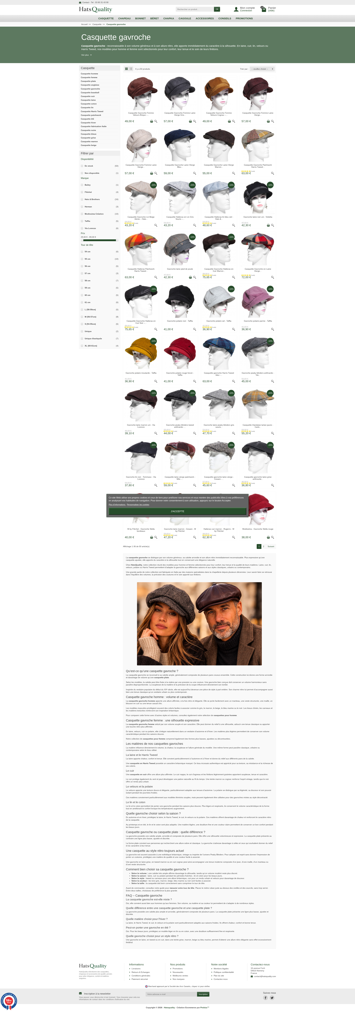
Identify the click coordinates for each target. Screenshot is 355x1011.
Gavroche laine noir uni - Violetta (258, 217)
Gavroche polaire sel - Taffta (218, 321)
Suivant (271, 546)
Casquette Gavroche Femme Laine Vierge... (257, 114)
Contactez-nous (221, 979)
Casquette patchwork (91, 115)
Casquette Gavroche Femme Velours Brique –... (141, 114)
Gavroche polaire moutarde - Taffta (141, 373)
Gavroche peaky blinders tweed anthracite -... (180, 426)
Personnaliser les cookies (138, 504)
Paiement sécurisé (140, 979)
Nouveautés (178, 972)
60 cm (87, 295)
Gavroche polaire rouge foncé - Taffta (180, 374)
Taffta (87, 221)
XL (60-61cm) (91, 346)
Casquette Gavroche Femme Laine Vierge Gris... (179, 114)
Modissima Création (94, 214)
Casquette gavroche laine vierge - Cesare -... (219, 478)
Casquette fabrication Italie (93, 126)
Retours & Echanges (141, 972)
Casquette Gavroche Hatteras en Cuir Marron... (218, 270)
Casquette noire (88, 130)
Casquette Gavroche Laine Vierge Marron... (219, 166)
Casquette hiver (88, 122)
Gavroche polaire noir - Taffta (180, 321)
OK (217, 9)
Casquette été (87, 119)
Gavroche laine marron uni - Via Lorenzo (141, 426)
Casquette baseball (90, 92)
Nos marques (178, 979)
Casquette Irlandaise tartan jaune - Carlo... (258, 426)
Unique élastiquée (93, 338)
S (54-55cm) (90, 324)
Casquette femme (89, 77)
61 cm (87, 302)
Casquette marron (89, 141)
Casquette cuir (88, 96)
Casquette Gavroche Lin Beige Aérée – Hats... (141, 218)
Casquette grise (88, 138)
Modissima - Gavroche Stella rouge (257, 529)
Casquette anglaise (90, 85)
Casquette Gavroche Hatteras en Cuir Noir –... (141, 322)
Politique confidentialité (224, 972)
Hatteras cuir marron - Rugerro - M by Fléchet (219, 530)
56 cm (87, 266)
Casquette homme (89, 74)
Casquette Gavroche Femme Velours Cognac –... (219, 114)
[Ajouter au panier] (151, 121)
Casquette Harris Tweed (92, 111)
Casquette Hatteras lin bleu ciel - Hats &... (219, 218)
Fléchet (88, 192)
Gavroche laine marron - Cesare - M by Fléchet (180, 530)
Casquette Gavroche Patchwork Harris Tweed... (258, 166)
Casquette (88, 68)
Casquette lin (87, 107)
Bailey (88, 185)
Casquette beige (88, 145)
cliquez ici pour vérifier (201, 986)
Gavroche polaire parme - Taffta (258, 321)
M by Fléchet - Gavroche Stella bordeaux (141, 530)
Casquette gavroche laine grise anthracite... (258, 478)
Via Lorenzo (90, 228)
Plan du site (219, 976)
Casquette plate (88, 81)
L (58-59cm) (90, 309)
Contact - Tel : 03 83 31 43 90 (95, 2)
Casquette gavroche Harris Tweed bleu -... (219, 374)
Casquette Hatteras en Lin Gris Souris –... (180, 218)
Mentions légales (221, 968)
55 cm (87, 259)
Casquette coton (89, 104)
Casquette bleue (88, 134)
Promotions (178, 968)
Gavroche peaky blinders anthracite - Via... (258, 374)
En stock (89, 166)
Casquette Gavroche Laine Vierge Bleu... (180, 166)
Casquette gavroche (90, 89)
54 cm (87, 251)
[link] (265, 997)
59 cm (87, 288)
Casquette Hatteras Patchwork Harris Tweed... (141, 270)
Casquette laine (88, 100)
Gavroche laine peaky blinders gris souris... (219, 426)
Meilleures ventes (180, 976)
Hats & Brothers (92, 199)
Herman (88, 207)
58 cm (87, 280)
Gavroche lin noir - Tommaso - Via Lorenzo (141, 478)
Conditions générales (141, 976)
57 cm (87, 273)
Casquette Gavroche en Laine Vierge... (258, 270)
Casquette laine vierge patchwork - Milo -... (180, 478)
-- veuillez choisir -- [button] (259, 69)
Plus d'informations (117, 504)
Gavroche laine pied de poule (180, 269)
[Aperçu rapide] (155, 121)
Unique (88, 331)
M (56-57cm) (90, 317)
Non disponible (92, 173)
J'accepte (177, 511)
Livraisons (136, 968)
